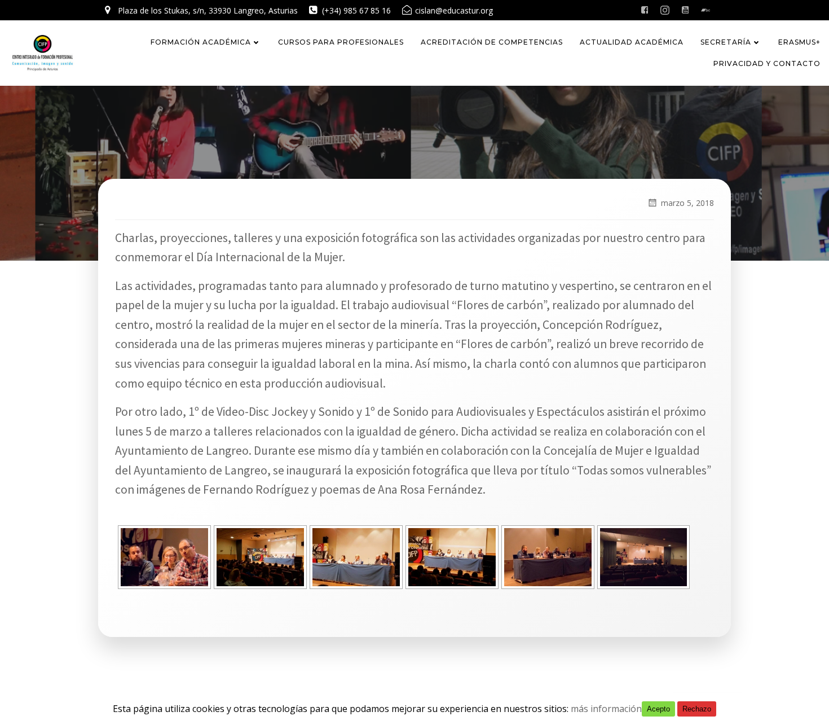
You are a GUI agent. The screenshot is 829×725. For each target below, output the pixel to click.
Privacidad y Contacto (767, 63)
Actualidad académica (632, 42)
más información (606, 708)
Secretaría (725, 42)
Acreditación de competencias (492, 42)
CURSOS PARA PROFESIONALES (341, 42)
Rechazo (696, 709)
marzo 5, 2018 (687, 202)
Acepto (658, 709)
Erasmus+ (799, 42)
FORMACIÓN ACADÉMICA (201, 42)
